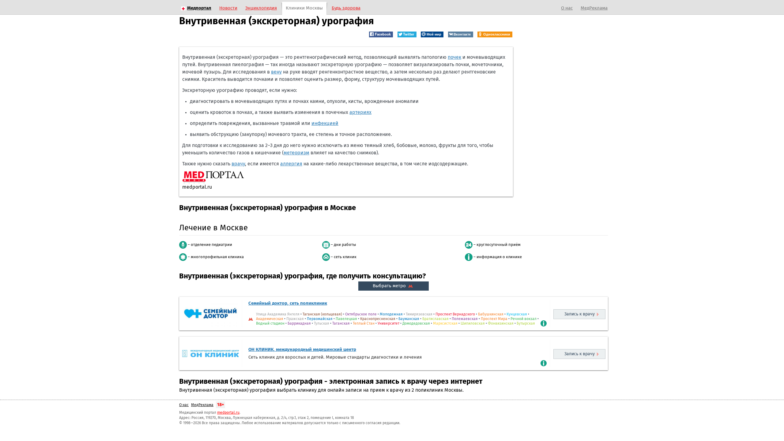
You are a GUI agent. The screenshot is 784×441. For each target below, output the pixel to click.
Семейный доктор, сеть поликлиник (287, 303)
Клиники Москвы (304, 8)
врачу (238, 163)
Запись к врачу (579, 314)
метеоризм (296, 152)
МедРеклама (594, 8)
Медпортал (199, 8)
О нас (567, 8)
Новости (228, 8)
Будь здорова (346, 8)
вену (276, 72)
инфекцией (324, 123)
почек (454, 57)
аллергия (291, 163)
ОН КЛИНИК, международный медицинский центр (302, 349)
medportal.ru (228, 413)
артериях (360, 112)
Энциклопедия (261, 8)
